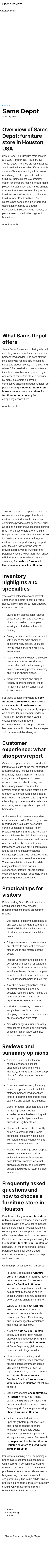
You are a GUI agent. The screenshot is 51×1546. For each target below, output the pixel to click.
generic (6, 106)
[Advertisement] (25, 55)
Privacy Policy (12, 1512)
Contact (9, 1515)
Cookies (9, 1509)
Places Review (12, 4)
